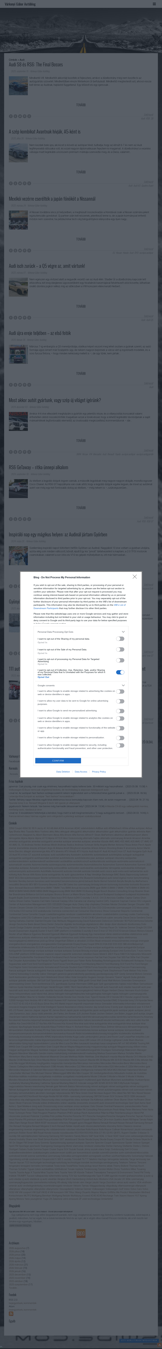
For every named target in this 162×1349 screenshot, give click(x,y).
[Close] (136, 578)
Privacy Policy (99, 771)
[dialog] (81, 674)
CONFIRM (58, 761)
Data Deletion (63, 771)
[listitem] (81, 631)
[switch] (120, 639)
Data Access (81, 771)
